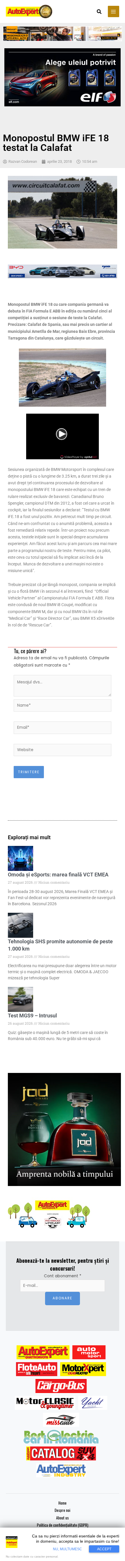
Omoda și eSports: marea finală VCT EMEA (58, 874)
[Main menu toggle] (113, 11)
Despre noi (62, 1510)
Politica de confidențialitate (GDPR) (62, 1525)
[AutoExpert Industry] (61, 1470)
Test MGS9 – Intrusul (32, 1015)
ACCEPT (104, 1549)
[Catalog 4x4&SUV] (61, 1453)
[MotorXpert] (83, 1369)
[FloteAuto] (37, 1369)
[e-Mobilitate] (61, 1437)
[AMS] (89, 1352)
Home (62, 1503)
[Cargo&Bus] (60, 1386)
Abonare (62, 1298)
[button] (99, 12)
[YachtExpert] (93, 1403)
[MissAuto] (61, 1420)
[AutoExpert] (43, 1352)
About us (62, 1518)
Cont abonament (62, 1276)
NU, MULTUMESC (67, 1549)
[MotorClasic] (45, 1403)
